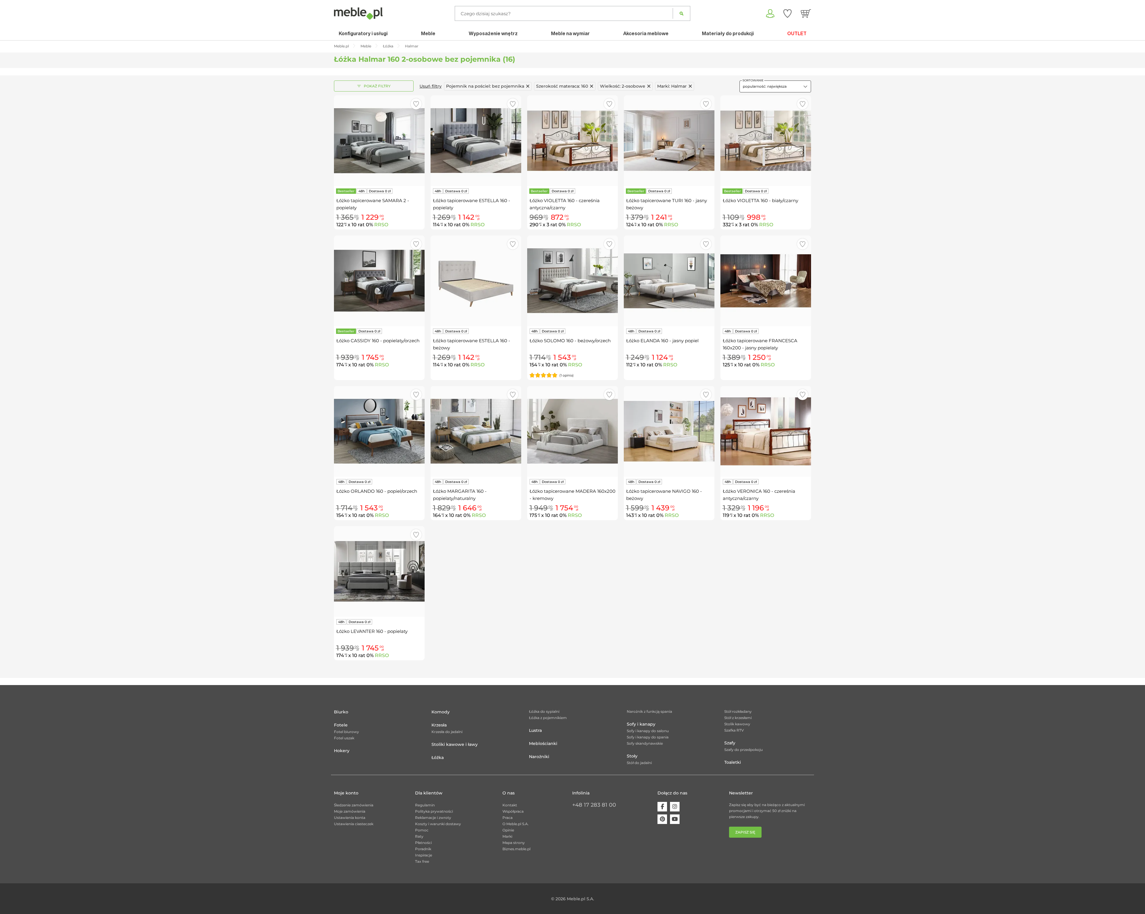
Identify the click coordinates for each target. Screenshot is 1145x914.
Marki (507, 836)
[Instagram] (675, 806)
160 (562, 86)
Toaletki (732, 762)
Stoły (632, 756)
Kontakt (509, 805)
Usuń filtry (431, 86)
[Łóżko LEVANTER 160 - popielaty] (379, 571)
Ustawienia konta (349, 817)
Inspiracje (423, 855)
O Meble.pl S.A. (515, 824)
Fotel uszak (344, 738)
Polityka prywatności (434, 811)
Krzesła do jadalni (446, 731)
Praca (507, 817)
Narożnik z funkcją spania (649, 711)
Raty (419, 836)
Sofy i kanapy (641, 724)
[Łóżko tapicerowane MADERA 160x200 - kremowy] (572, 431)
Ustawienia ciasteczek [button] (353, 824)
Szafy (729, 743)
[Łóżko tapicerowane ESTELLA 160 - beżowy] (476, 281)
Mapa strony (513, 842)
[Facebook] (662, 806)
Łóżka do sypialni (544, 711)
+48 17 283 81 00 (594, 805)
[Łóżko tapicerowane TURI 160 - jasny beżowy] (669, 140)
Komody (440, 712)
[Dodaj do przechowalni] (416, 103)
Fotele (341, 725)
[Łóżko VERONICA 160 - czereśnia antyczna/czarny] (765, 431)
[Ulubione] (787, 13)
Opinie (508, 830)
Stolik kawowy (737, 724)
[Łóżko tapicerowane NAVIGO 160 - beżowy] (669, 431)
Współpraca (513, 811)
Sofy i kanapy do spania (648, 737)
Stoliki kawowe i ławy (454, 744)
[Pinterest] (662, 819)
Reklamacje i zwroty (433, 817)
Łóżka (437, 757)
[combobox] (775, 86)
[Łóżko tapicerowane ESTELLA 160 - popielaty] (476, 140)
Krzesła (439, 725)
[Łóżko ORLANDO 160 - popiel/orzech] (379, 431)
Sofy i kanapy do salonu (648, 731)
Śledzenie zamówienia (353, 805)
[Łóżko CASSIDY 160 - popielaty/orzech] (379, 281)
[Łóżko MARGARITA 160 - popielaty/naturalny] (476, 431)
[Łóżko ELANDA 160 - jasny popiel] (669, 281)
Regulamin (425, 805)
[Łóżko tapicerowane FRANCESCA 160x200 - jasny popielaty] (765, 281)
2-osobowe (622, 86)
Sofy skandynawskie (645, 743)
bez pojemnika (485, 86)
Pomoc (421, 830)
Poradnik (423, 849)
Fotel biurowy (346, 731)
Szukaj (681, 13)
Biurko (341, 712)
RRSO (381, 224)
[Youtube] (675, 819)
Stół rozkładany (738, 711)
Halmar (672, 86)
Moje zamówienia (349, 811)
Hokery (341, 750)
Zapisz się (745, 832)
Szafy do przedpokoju (743, 749)
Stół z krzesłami (738, 717)
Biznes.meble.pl (516, 849)
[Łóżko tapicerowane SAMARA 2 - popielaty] (379, 140)
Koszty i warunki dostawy (438, 824)
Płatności (423, 842)
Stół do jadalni (639, 762)
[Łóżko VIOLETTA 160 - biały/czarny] (765, 140)
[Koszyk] (806, 13)
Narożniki (539, 756)
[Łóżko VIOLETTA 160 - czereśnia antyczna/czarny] (572, 140)
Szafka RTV (734, 730)
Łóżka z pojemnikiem (548, 717)
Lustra (535, 730)
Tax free (422, 861)
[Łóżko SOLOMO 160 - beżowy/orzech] (572, 281)
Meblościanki (543, 743)
